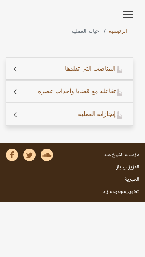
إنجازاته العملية (97, 114)
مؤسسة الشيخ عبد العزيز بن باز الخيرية (121, 167)
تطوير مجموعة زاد (121, 192)
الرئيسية (118, 31)
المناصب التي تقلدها (91, 68)
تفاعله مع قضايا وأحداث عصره (77, 91)
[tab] (69, 69)
